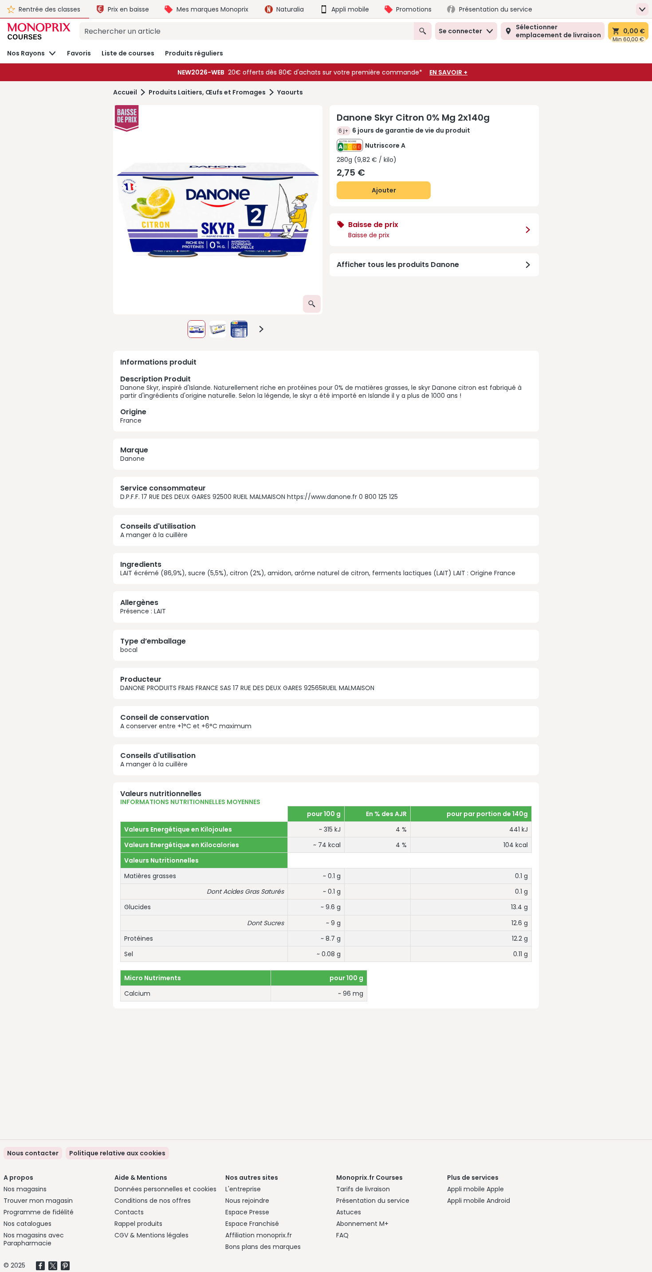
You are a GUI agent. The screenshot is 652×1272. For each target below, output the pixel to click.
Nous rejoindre (247, 1200)
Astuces (348, 1212)
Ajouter (384, 190)
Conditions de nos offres (152, 1200)
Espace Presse (247, 1212)
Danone (132, 459)
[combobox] (246, 31)
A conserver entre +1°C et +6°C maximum (185, 726)
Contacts (129, 1212)
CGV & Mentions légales (151, 1235)
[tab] (217, 209)
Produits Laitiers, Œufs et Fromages (207, 92)
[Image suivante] (261, 329)
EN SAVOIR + (448, 72)
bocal (128, 650)
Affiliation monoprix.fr (258, 1235)
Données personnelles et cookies (165, 1189)
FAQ (342, 1235)
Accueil (125, 92)
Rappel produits (138, 1223)
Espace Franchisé (252, 1223)
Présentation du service (372, 1200)
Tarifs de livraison (363, 1189)
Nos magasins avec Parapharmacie (34, 1239)
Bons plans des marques (263, 1246)
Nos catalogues (27, 1223)
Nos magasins (25, 1189)
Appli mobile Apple (475, 1189)
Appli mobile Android (478, 1200)
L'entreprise (243, 1189)
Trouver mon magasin (38, 1200)
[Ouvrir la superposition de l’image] (312, 304)
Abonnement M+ (362, 1223)
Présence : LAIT (143, 611)
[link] (117, 1153)
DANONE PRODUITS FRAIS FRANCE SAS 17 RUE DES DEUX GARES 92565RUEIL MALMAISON (247, 688)
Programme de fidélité (39, 1212)
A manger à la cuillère (154, 535)
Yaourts (290, 92)
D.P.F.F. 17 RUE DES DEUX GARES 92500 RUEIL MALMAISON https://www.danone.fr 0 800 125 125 (259, 497)
